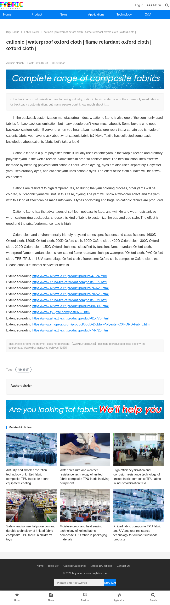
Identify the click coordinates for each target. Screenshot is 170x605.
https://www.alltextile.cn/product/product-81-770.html (70, 318)
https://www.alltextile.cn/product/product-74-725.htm (70, 330)
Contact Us (123, 565)
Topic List (53, 565)
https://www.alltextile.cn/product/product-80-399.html (70, 306)
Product (37, 14)
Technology (124, 14)
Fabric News (31, 32)
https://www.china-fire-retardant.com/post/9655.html (69, 282)
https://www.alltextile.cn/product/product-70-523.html (70, 294)
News (64, 14)
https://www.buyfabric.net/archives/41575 (42, 347)
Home (7, 14)
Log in (139, 5)
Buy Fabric (12, 32)
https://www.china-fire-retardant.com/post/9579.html (69, 300)
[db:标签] (23, 369)
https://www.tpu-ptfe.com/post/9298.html (61, 312)
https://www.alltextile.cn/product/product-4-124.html (69, 276)
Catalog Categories (74, 565)
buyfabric (77, 573)
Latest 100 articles (101, 565)
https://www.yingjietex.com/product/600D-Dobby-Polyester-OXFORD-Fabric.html (91, 324)
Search (110, 582)
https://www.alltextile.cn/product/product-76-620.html (70, 288)
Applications (96, 14)
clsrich (20, 63)
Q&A (148, 14)
